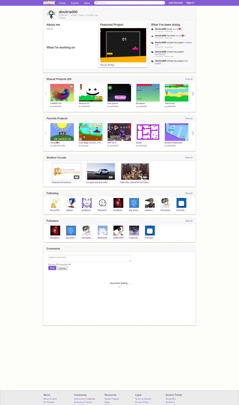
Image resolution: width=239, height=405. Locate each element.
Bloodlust (140, 103)
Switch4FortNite (59, 145)
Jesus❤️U (177, 28)
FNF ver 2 (111, 142)
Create (62, 3)
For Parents (48, 402)
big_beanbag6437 (134, 210)
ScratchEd (171, 398)
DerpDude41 (118, 210)
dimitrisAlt (102, 237)
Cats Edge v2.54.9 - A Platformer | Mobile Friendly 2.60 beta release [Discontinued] (91, 142)
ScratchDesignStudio (55, 210)
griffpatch (86, 210)
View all (189, 78)
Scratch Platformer (173, 142)
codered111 (134, 237)
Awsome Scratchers (61, 182)
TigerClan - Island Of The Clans (134, 182)
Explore (75, 3)
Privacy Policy (142, 402)
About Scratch (50, 398)
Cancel (62, 268)
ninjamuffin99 (150, 210)
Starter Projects (112, 398)
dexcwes (84, 145)
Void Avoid (169, 103)
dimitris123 (160, 54)
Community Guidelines (84, 398)
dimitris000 (57, 106)
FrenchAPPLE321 (181, 210)
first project (112, 103)
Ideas (87, 3)
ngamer (69, 210)
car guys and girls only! (97, 182)
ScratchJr (170, 402)
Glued (138, 142)
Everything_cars (166, 210)
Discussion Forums (83, 402)
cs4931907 (118, 237)
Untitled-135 (55, 103)
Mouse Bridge (107, 64)
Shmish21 (102, 210)
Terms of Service (143, 398)
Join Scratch (176, 2)
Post (52, 268)
